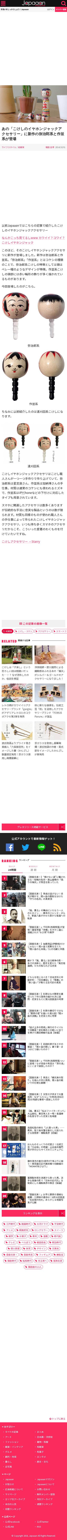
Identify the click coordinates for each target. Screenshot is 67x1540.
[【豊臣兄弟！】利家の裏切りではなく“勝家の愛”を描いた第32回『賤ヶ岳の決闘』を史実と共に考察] (14, 1017)
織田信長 (41, 1242)
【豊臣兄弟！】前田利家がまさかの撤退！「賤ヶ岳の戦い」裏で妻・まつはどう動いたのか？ (45, 1046)
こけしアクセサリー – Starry (21, 541)
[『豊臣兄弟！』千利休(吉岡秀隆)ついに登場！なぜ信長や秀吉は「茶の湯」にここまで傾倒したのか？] (14, 1067)
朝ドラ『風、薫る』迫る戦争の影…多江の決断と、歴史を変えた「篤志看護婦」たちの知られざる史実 (46, 963)
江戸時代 (10, 1224)
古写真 (8, 1466)
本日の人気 (10, 1504)
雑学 (11, 1236)
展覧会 (60, 1254)
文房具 (55, 1248)
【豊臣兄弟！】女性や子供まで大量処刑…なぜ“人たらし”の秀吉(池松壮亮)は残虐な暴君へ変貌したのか (45, 1096)
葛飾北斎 (57, 1260)
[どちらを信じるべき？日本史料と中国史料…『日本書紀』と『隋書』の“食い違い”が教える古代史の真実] (14, 983)
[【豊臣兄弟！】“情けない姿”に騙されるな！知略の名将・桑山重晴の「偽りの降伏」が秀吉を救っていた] (14, 883)
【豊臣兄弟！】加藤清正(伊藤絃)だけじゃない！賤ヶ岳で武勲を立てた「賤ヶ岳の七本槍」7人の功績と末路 (46, 946)
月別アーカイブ (44, 1499)
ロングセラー (41, 1230)
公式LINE (41, 847)
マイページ (10, 1494)
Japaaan (33, 3)
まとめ (40, 1431)
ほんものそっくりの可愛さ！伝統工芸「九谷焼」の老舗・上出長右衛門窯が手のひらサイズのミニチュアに (45, 1147)
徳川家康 (15, 1248)
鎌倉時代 (11, 1260)
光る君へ (42, 1260)
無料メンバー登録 (46, 1494)
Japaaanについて (45, 1484)
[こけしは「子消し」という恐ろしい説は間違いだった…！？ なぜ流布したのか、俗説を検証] (17, 655)
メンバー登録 (61, 9)
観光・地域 (10, 1456)
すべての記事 (11, 1431)
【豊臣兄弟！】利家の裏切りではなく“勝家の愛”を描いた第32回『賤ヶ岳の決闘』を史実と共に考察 (45, 1013)
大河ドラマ (42, 1224)
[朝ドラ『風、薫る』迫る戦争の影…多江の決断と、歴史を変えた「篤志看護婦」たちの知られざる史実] (14, 967)
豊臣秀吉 (28, 1254)
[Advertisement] (33, 48)
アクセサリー (44, 631)
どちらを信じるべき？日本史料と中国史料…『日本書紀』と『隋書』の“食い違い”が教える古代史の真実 (45, 980)
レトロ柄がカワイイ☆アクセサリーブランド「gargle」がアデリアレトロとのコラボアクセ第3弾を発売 (17, 710)
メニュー (3, 3)
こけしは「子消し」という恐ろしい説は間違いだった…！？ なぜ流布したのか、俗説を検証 (16, 672)
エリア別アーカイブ (15, 1499)
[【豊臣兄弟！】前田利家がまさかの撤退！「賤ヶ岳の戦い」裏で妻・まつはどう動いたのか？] (14, 1050)
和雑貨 (21, 147)
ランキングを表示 (32, 1213)
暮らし (8, 1461)
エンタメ (41, 1456)
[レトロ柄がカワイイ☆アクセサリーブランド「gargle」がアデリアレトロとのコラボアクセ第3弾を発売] (17, 693)
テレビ (11, 1242)
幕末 (34, 1236)
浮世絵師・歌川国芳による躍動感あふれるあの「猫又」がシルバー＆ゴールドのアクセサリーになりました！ (50, 672)
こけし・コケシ (25, 631)
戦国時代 (25, 1224)
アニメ (9, 1230)
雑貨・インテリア (14, 1446)
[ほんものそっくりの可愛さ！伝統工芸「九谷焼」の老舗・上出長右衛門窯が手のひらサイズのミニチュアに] (14, 1150)
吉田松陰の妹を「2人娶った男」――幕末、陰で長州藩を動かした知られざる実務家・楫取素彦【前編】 (45, 1130)
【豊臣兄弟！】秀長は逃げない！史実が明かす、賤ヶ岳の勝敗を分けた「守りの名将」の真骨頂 (45, 896)
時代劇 (57, 1236)
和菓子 (40, 1451)
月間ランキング (13, 1509)
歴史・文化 (42, 1461)
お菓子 (22, 1236)
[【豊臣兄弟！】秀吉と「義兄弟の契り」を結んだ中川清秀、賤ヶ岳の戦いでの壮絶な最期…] (14, 1084)
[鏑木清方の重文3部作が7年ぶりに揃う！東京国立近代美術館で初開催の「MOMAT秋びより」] (14, 1167)
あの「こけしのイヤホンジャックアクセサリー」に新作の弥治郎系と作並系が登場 (33, 134)
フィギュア (44, 1254)
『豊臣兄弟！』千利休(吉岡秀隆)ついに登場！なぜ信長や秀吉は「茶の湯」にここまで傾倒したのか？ (46, 1063)
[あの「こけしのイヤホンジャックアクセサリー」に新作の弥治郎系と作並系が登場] (33, 104)
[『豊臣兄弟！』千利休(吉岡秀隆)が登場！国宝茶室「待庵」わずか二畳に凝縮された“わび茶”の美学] (14, 933)
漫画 (45, 1236)
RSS (57, 847)
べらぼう (25, 1242)
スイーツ (58, 1230)
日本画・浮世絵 (45, 1437)
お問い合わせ (43, 1489)
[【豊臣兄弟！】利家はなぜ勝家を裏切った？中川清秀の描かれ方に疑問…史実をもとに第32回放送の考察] (14, 1000)
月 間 (54, 868)
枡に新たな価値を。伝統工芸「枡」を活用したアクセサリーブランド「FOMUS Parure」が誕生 (49, 710)
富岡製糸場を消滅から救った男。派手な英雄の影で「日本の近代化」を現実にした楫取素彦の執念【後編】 (45, 1180)
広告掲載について (14, 1489)
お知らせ (9, 1484)
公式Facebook (10, 847)
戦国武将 (23, 1230)
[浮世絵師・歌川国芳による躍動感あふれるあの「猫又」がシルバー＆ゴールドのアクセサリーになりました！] (50, 655)
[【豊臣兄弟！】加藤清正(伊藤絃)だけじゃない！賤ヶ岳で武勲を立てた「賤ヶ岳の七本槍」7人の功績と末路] (14, 950)
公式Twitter (25, 847)
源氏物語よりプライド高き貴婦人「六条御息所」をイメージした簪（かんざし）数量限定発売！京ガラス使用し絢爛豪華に (16, 750)
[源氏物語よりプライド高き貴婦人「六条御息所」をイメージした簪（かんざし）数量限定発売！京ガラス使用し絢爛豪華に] (17, 731)
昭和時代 (27, 1260)
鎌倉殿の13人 (35, 1266)
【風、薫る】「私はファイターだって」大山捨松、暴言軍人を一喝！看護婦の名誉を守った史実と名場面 (46, 1113)
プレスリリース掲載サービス (32, 827)
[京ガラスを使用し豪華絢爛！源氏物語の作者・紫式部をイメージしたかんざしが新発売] (50, 731)
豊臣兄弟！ (11, 1254)
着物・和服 (42, 1441)
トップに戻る (58, 1418)
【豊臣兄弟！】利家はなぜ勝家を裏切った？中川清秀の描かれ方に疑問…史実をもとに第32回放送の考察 (45, 996)
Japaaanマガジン (45, 1479)
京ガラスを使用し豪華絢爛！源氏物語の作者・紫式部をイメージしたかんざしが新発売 (49, 748)
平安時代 (58, 1224)
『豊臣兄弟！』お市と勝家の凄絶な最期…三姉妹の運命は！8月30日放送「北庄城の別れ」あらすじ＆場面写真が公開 (46, 1198)
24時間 (12, 868)
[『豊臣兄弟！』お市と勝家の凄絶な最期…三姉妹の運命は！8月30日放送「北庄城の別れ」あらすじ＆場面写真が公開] (14, 1201)
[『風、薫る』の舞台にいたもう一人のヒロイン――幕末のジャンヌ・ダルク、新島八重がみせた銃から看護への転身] (14, 917)
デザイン (41, 1248)
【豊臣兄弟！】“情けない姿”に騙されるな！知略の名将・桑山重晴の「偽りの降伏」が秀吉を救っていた (46, 879)
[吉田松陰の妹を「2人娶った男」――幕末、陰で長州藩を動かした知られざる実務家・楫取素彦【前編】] (14, 1134)
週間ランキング (45, 1504)
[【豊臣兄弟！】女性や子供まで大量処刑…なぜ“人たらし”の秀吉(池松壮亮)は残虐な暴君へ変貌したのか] (14, 1100)
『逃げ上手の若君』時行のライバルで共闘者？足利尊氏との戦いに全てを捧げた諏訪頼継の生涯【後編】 (45, 1030)
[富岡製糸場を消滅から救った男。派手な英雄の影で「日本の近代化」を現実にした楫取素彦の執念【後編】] (14, 1184)
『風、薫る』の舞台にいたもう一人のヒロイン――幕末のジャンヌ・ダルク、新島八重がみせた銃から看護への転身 (46, 914)
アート (8, 1437)
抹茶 (28, 1248)
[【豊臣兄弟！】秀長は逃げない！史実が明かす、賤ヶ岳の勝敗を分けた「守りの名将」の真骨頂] (14, 900)
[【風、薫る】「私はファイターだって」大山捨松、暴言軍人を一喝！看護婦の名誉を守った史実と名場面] (14, 1117)
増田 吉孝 (50, 147)
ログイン (50, 9)
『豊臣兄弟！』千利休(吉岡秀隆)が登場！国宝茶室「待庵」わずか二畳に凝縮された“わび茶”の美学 (46, 929)
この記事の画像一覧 (35, 623)
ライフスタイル (9, 147)
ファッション (12, 1441)
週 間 (33, 868)
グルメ (8, 1451)
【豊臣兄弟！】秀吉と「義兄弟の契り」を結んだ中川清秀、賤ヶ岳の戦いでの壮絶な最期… (45, 1080)
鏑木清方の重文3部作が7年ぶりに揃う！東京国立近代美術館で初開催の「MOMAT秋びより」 (45, 1163)
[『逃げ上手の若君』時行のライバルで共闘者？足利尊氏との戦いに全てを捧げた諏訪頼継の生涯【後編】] (14, 1034)
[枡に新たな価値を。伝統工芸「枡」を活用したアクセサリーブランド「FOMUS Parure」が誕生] (50, 693)
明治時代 (56, 1242)
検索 (63, 3)
